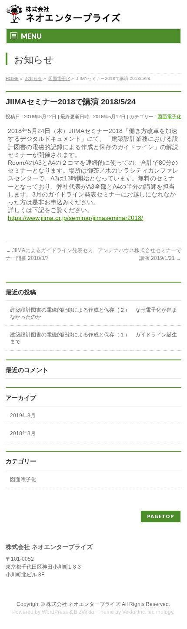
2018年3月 (23, 433)
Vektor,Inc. (134, 612)
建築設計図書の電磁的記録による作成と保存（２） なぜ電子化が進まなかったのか (93, 313)
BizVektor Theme (94, 612)
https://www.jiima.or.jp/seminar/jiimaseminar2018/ (75, 217)
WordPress (55, 612)
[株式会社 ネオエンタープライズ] (64, 14)
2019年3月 (23, 416)
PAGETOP (160, 516)
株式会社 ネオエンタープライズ (83, 604)
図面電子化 (169, 116)
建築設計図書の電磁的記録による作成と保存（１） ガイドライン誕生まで (93, 338)
